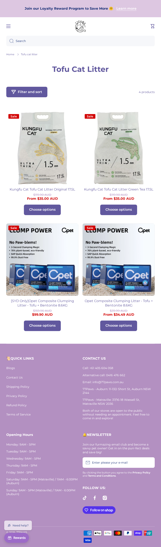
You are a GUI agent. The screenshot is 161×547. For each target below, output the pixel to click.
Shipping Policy (17, 387)
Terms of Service (18, 414)
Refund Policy (16, 405)
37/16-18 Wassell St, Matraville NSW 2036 (111, 401)
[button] (153, 26)
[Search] (10, 41)
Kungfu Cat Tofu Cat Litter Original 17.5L (42, 189)
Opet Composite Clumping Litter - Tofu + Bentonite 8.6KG (119, 303)
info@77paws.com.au (107, 382)
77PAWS (21, 532)
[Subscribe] (149, 462)
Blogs (10, 368)
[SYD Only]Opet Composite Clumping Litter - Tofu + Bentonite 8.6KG (42, 303)
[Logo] (80, 26)
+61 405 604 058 (101, 368)
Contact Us (14, 377)
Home (10, 54)
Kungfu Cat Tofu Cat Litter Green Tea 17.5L (118, 189)
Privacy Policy (16, 396)
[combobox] (80, 41)
